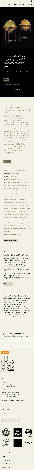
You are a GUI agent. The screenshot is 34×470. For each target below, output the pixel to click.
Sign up (5, 352)
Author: (5, 171)
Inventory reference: (9, 234)
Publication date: (8, 179)
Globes (7, 161)
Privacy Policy (6, 460)
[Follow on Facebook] (2, 420)
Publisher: (6, 176)
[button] (29, 4)
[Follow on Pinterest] (9, 420)
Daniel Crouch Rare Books (14, 4)
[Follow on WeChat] (18, 420)
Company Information (9, 453)
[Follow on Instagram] (6, 420)
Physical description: (9, 182)
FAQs (3, 456)
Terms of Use (6, 467)
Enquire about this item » (11, 84)
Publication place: (9, 173)
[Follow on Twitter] (12, 420)
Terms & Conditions (8, 464)
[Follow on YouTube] (15, 420)
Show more (8, 284)
